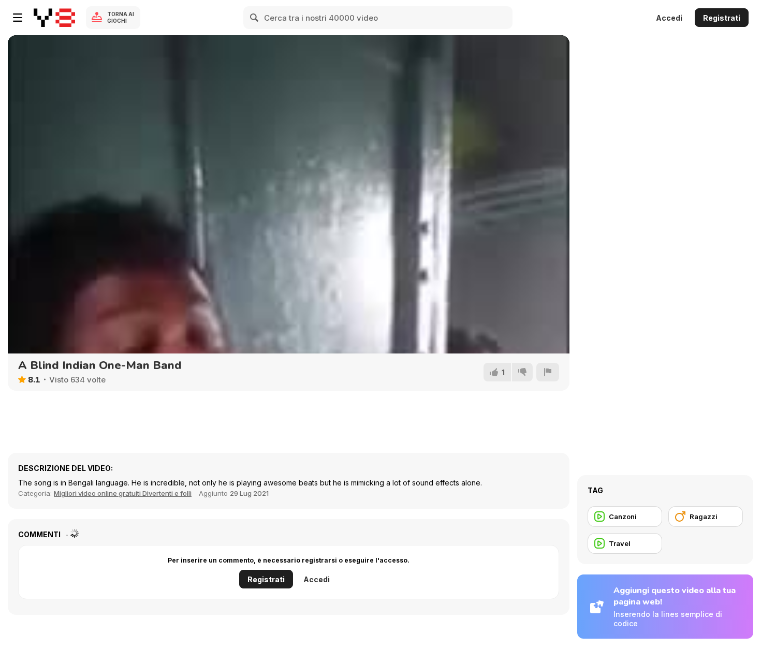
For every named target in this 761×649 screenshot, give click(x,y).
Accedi (669, 17)
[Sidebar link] (17, 17)
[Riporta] (547, 372)
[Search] (254, 17)
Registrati (721, 17)
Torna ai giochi (120, 17)
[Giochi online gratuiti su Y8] (54, 17)
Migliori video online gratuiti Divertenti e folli (123, 493)
